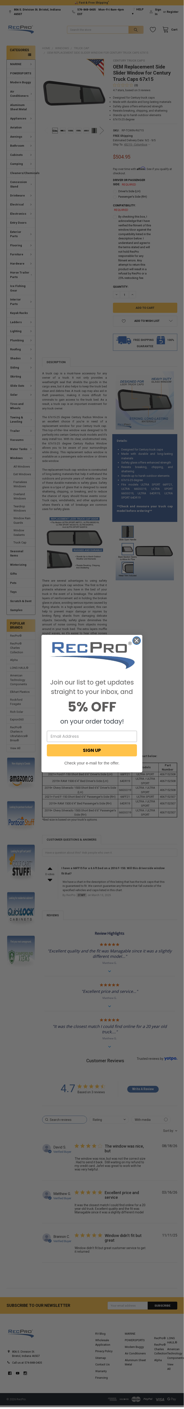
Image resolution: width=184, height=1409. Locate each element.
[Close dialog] (137, 641)
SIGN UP (92, 750)
